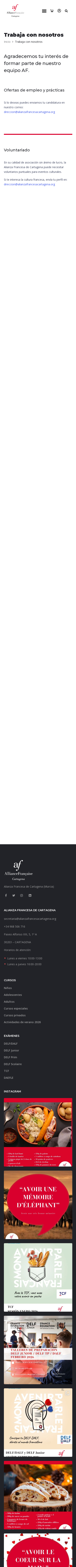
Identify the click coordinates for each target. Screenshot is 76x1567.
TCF (6, 1071)
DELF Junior (11, 1050)
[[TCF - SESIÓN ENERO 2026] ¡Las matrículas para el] (38, 1277)
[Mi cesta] (52, 11)
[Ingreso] (59, 11)
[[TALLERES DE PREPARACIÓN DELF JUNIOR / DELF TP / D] (38, 1350)
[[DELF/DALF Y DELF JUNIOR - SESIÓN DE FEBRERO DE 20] (38, 1422)
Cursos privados (15, 1015)
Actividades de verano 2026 (22, 1022)
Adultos (9, 1001)
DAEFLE (8, 1078)
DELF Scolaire (13, 1064)
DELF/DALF (11, 1043)
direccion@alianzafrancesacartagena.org (29, 112)
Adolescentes (13, 995)
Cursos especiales (16, 1008)
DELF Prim (10, 1057)
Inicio (7, 42)
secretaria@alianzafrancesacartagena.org (30, 919)
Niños (8, 988)
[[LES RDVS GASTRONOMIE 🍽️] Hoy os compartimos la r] (38, 1132)
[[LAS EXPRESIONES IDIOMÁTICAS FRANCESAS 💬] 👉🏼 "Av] (38, 1205)
